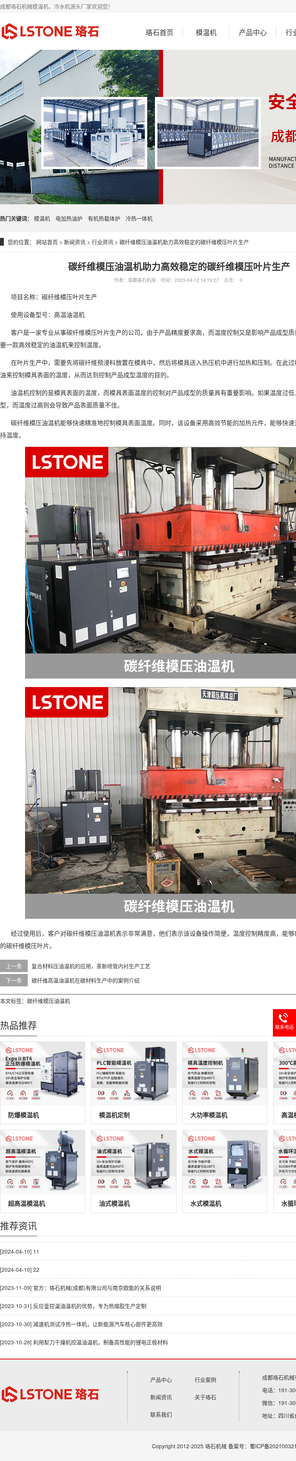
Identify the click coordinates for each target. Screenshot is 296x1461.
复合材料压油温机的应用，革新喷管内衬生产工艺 (91, 966)
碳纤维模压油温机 (48, 1001)
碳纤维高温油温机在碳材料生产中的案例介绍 (86, 980)
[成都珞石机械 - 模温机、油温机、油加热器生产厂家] (50, 31)
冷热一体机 (139, 218)
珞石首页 (159, 32)
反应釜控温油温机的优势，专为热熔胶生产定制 (89, 1306)
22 (36, 1269)
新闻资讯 (75, 242)
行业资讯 (102, 242)
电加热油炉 (70, 218)
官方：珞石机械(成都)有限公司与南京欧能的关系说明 (97, 1287)
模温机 (206, 32)
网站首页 (47, 242)
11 (36, 1251)
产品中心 (253, 32)
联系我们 (161, 1414)
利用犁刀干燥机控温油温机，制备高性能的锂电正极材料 (100, 1342)
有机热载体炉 (105, 218)
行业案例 (205, 1379)
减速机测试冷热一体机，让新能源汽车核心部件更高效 (98, 1324)
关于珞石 (205, 1397)
